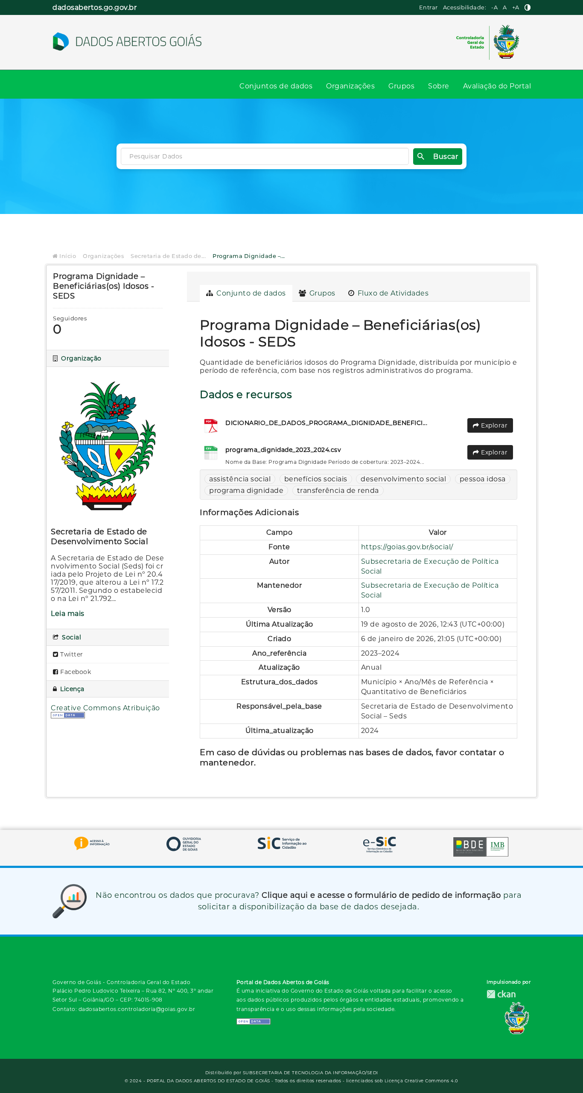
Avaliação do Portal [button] (497, 86)
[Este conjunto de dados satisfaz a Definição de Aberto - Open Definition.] (68, 716)
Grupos (401, 86)
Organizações (350, 86)
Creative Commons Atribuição (105, 708)
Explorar (493, 425)
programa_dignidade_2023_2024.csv (283, 450)
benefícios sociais (315, 479)
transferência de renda (338, 490)
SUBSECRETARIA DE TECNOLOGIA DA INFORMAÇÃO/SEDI (310, 1072)
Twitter (70, 654)
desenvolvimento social (403, 479)
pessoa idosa (483, 479)
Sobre (438, 86)
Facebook (74, 672)
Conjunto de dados (250, 293)
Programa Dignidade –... (249, 256)
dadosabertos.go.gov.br (94, 7)
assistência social (240, 479)
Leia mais (68, 614)
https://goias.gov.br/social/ (407, 547)
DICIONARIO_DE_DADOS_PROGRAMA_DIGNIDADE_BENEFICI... (326, 423)
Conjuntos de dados (275, 86)
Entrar (428, 7)
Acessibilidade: (465, 7)
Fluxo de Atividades (392, 293)
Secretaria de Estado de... (168, 256)
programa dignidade (246, 490)
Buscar (445, 156)
